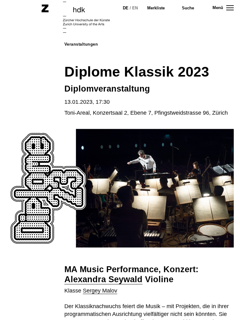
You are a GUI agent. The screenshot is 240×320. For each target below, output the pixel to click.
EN (135, 8)
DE (125, 8)
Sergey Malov (100, 291)
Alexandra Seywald (103, 279)
